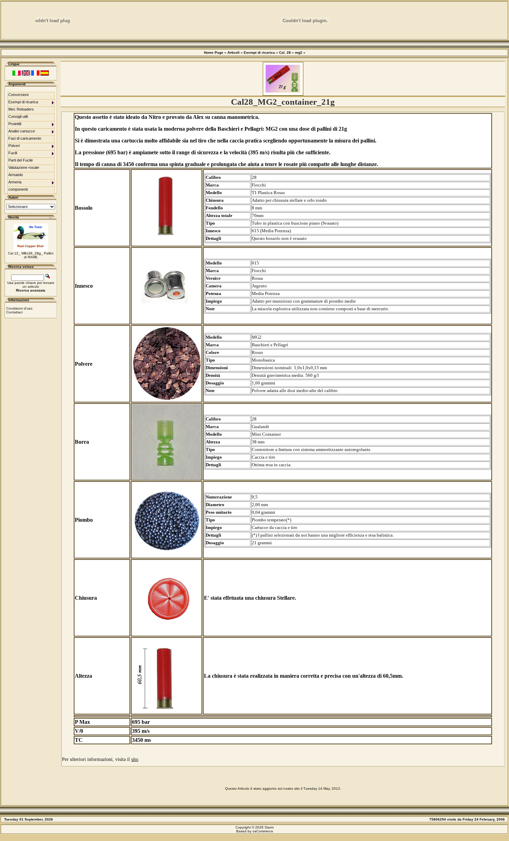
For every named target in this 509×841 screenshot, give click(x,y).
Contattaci (14, 312)
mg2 (298, 52)
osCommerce (262, 831)
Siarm (269, 827)
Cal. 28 (285, 52)
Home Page (213, 52)
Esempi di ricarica (259, 52)
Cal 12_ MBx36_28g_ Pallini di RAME (30, 255)
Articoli (233, 52)
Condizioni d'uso (19, 308)
